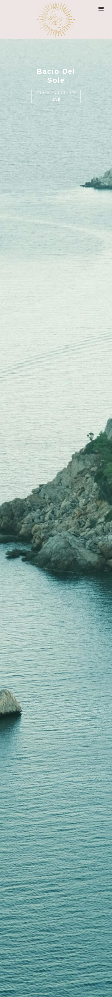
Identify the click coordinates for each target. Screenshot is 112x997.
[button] (101, 8)
